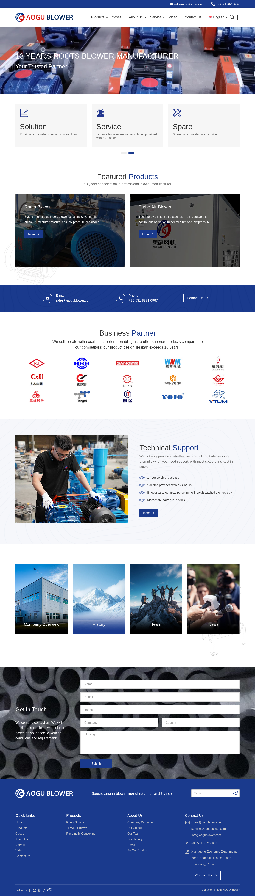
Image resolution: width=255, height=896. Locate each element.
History (99, 624)
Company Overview (41, 624)
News (213, 624)
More (31, 234)
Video (173, 17)
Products (97, 17)
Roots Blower (37, 206)
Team (156, 624)
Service (155, 17)
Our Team (133, 833)
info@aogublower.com (206, 835)
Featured (127, 176)
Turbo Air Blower (155, 206)
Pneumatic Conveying (81, 833)
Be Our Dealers (137, 850)
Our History (134, 839)
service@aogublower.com (208, 828)
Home (19, 822)
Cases (116, 17)
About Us (136, 17)
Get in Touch (31, 709)
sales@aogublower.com (188, 3)
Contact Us (193, 17)
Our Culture (135, 828)
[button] (124, 153)
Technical (168, 448)
